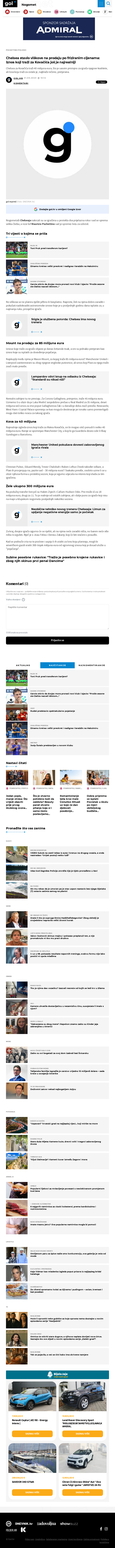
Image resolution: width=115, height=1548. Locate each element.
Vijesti (31, 12)
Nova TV (8, 1524)
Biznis (111, 12)
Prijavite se (57, 640)
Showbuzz (69, 1524)
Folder (11, 1530)
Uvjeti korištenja (75, 1539)
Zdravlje (96, 12)
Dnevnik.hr (15, 12)
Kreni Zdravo (23, 1530)
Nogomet (29, 4)
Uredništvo (40, 1539)
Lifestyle (63, 12)
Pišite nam (29, 1539)
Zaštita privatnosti (91, 1539)
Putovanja (80, 12)
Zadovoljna (46, 1524)
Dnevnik (24, 1524)
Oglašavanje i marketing (56, 1539)
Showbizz (47, 12)
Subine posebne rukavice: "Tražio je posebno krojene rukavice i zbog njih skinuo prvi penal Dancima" (55, 559)
